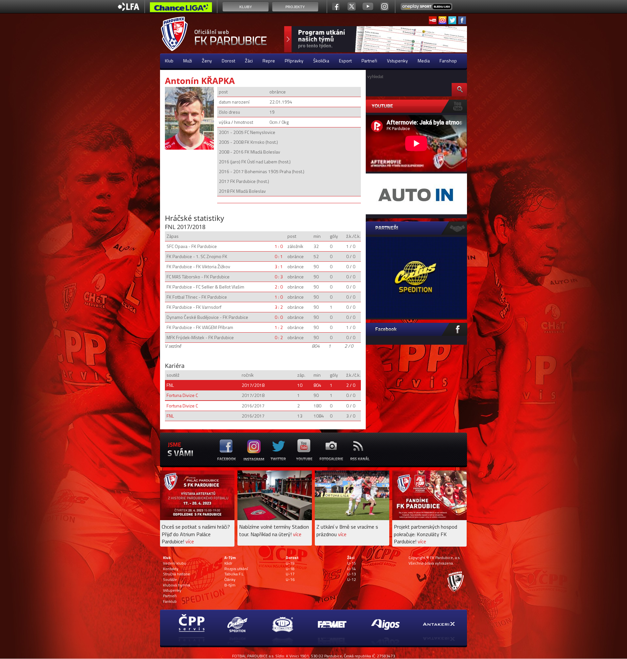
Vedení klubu (174, 563)
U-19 (290, 563)
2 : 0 (279, 286)
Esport (345, 60)
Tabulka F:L (234, 574)
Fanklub (170, 601)
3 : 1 (279, 266)
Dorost (228, 60)
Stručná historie (176, 574)
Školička (321, 60)
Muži (187, 60)
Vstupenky (397, 60)
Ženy (207, 60)
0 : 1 (279, 256)
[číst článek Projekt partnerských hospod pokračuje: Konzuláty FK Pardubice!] (429, 518)
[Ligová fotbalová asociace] (128, 9)
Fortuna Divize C (182, 395)
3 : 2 (279, 307)
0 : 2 (279, 337)
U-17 (290, 574)
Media (424, 60)
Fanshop (448, 60)
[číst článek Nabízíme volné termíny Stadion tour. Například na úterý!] (274, 518)
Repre (269, 60)
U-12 (351, 580)
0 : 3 (279, 276)
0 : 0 (279, 317)
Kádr (228, 563)
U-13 (351, 574)
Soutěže (170, 580)
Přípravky (294, 60)
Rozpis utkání (236, 569)
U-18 (290, 569)
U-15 (351, 563)
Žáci (249, 60)
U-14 (351, 569)
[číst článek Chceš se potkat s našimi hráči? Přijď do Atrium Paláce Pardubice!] (197, 518)
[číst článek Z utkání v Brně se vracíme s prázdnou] (352, 518)
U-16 (290, 580)
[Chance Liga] (181, 8)
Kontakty (170, 569)
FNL (170, 385)
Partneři (369, 60)
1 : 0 (279, 246)
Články (229, 580)
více (189, 541)
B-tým (229, 585)
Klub (169, 60)
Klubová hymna (176, 585)
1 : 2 (279, 327)
